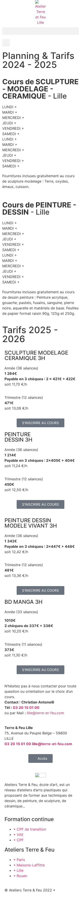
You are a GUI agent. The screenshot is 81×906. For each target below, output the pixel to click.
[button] (40, 31)
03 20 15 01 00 (26, 707)
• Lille (18, 870)
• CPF (19, 840)
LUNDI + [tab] (9, 107)
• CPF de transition (30, 829)
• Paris (19, 859)
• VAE (19, 834)
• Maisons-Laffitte (29, 865)
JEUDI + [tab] (9, 123)
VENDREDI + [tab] (13, 128)
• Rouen (20, 876)
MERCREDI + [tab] (13, 117)
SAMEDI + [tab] (11, 134)
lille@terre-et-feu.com (45, 713)
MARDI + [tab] (9, 112)
